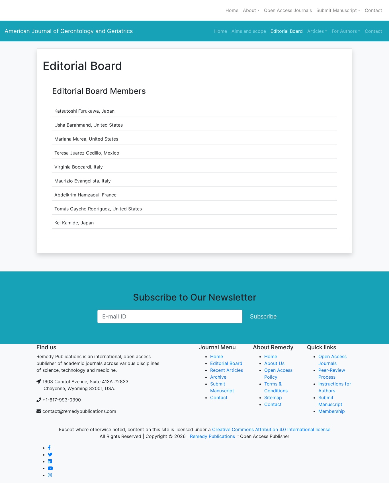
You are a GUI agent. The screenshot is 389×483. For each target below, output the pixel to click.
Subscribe (263, 316)
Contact (373, 10)
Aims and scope (249, 31)
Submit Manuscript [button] (336, 10)
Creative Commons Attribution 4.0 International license (271, 429)
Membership (331, 411)
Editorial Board (287, 31)
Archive (218, 377)
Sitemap (273, 397)
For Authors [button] (344, 31)
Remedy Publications (212, 436)
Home (232, 10)
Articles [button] (315, 31)
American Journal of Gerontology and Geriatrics (69, 31)
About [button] (249, 10)
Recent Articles (226, 370)
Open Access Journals (288, 10)
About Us (274, 363)
